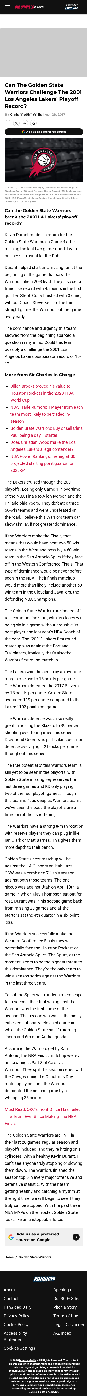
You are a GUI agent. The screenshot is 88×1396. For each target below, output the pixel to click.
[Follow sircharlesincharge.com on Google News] (76, 1237)
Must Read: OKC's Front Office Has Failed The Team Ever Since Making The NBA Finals (43, 1116)
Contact (11, 1298)
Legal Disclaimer (68, 1324)
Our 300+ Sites (66, 1298)
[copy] (33, 123)
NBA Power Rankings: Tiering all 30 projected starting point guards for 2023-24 (42, 463)
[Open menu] (7, 7)
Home (9, 1257)
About (9, 1289)
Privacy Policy (16, 1315)
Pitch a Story (65, 1307)
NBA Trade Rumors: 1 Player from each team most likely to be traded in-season (46, 414)
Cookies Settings (19, 1348)
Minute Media (27, 1360)
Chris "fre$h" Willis (26, 114)
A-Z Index (62, 1333)
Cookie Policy (16, 1324)
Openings (62, 1289)
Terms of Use (65, 1315)
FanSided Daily (17, 1307)
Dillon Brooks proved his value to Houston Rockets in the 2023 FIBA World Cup (42, 393)
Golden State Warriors (35, 1257)
